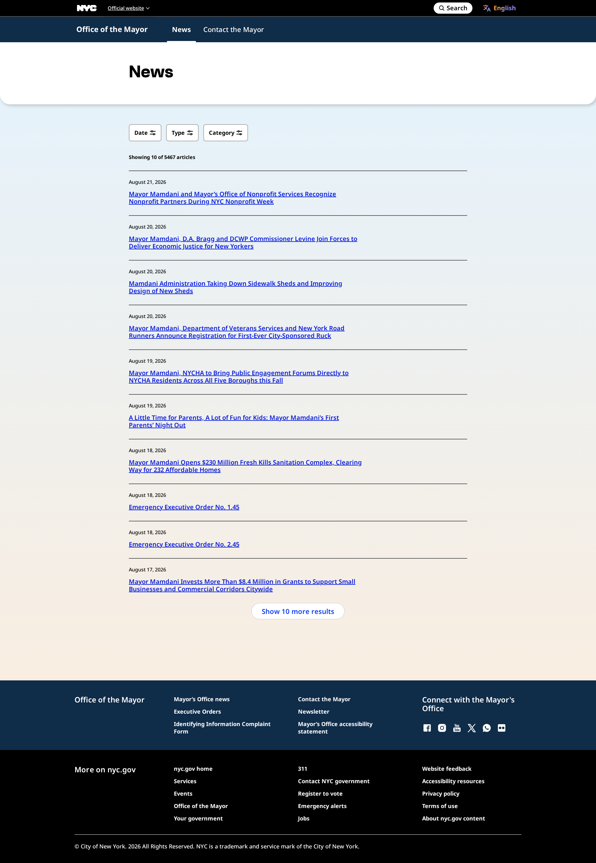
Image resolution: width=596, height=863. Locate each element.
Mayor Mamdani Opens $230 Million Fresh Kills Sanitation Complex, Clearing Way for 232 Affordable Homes (245, 466)
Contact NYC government (334, 781)
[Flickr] (502, 728)
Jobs (303, 818)
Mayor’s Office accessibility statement (335, 727)
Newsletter (313, 711)
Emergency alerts (322, 806)
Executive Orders (197, 711)
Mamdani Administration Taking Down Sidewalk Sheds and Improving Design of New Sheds (235, 287)
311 (302, 768)
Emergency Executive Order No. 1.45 (184, 507)
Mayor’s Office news (202, 699)
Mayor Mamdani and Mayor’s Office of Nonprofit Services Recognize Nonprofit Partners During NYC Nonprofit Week (232, 197)
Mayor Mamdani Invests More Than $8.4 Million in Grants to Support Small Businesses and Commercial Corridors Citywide (242, 585)
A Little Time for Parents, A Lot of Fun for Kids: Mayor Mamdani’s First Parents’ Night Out (234, 421)
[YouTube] (457, 728)
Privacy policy (440, 793)
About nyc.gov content (453, 818)
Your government (198, 818)
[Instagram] (442, 728)
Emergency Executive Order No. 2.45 (184, 544)
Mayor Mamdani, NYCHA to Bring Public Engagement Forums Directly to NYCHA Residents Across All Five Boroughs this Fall (239, 376)
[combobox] (499, 8)
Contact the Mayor (233, 29)
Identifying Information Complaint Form (222, 727)
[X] (472, 728)
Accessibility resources (453, 781)
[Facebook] (427, 728)
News (181, 29)
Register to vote (320, 793)
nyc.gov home (193, 768)
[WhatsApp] (487, 728)
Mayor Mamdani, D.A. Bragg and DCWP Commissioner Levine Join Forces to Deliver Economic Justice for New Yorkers (243, 242)
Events (183, 793)
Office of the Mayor (112, 29)
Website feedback (447, 768)
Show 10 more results (298, 611)
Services (185, 781)
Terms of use (440, 806)
